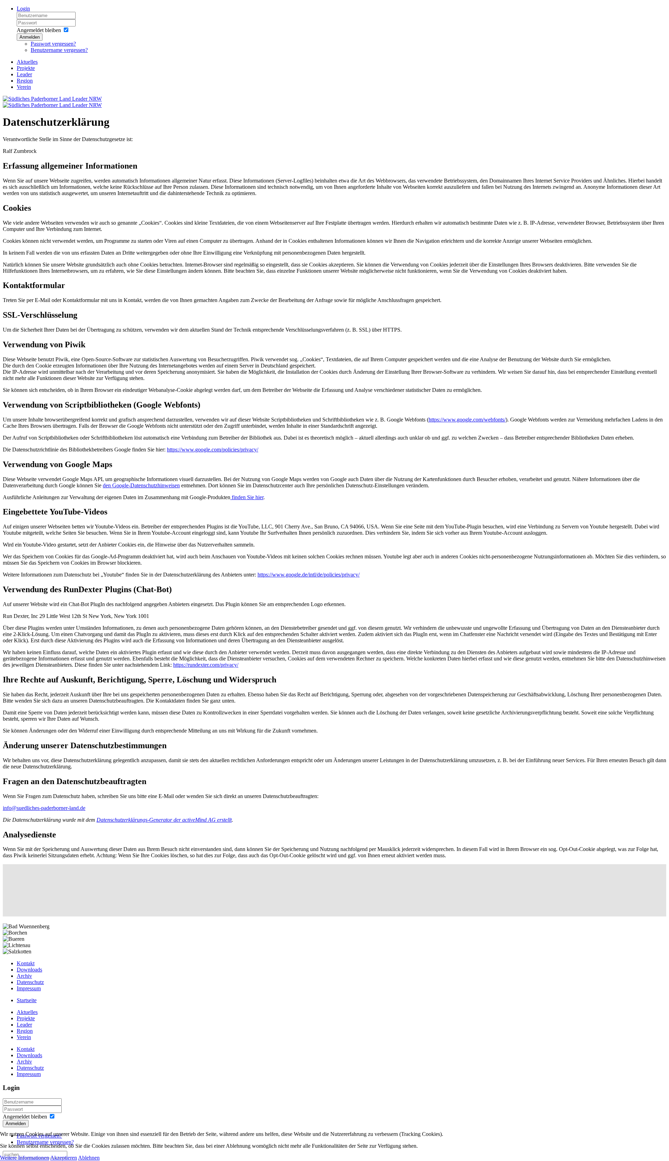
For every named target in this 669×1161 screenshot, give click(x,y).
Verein (24, 87)
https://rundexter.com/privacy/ (205, 665)
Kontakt (25, 963)
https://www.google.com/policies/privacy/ (212, 449)
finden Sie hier (246, 497)
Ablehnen (89, 1158)
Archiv (24, 976)
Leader (24, 74)
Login (23, 8)
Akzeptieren (63, 1158)
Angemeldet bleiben (39, 30)
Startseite (27, 1000)
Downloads (29, 970)
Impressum (29, 988)
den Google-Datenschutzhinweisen (141, 485)
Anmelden (30, 37)
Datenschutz (30, 982)
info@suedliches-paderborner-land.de (44, 808)
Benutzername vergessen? (59, 50)
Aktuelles (27, 62)
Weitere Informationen (24, 1158)
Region (25, 81)
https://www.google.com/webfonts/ (467, 420)
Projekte (26, 68)
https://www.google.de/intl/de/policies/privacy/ (308, 575)
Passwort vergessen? (53, 44)
